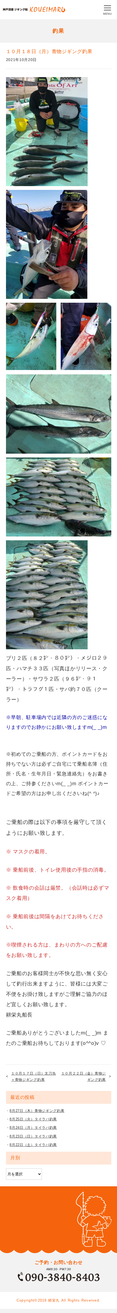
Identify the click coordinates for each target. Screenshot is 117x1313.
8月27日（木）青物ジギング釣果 (37, 1111)
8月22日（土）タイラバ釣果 (33, 1145)
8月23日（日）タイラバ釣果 (33, 1136)
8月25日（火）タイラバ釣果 (33, 1119)
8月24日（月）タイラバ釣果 (33, 1128)
